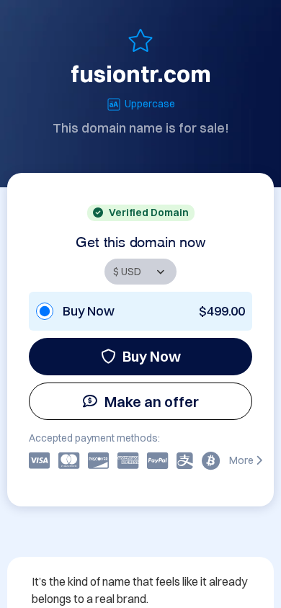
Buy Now (151, 356)
